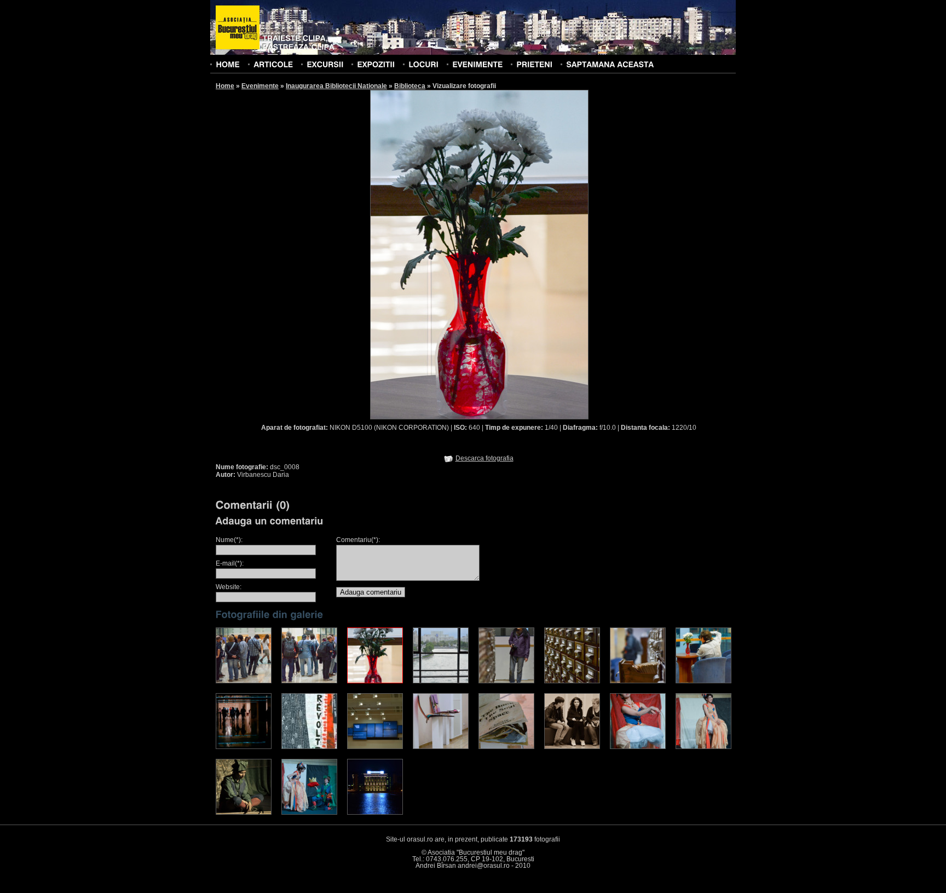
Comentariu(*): (358, 540)
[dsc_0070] (309, 812)
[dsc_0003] (309, 681)
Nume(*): (229, 540)
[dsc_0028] (244, 747)
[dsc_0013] (441, 681)
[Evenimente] (477, 64)
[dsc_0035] (309, 747)
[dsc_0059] (638, 747)
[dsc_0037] (375, 747)
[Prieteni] (534, 64)
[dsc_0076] (375, 812)
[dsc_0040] (441, 747)
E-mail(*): (230, 563)
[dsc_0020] (572, 681)
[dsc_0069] (244, 812)
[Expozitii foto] (376, 64)
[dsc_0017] (506, 681)
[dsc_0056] (572, 747)
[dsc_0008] (375, 681)
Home (225, 86)
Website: (228, 587)
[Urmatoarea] (534, 254)
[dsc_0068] (703, 747)
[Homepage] (237, 27)
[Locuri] (423, 64)
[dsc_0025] (638, 681)
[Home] (228, 64)
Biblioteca (409, 86)
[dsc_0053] (506, 747)
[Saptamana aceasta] (610, 64)
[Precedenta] (424, 254)
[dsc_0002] (244, 681)
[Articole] (273, 64)
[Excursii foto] (325, 64)
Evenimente (260, 86)
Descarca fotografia (484, 458)
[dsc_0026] (703, 681)
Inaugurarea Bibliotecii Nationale (336, 86)
